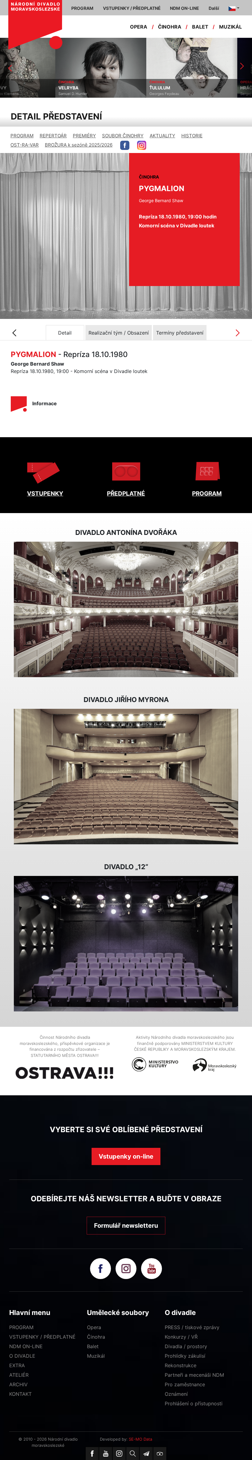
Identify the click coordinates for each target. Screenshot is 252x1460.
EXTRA (17, 1365)
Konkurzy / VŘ (181, 1337)
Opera (94, 1327)
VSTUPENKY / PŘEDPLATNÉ (42, 1337)
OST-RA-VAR (24, 145)
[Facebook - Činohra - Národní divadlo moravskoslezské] (124, 145)
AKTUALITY (162, 136)
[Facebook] (92, 1454)
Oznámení (176, 1394)
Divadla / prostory (186, 1346)
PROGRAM (21, 136)
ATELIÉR (19, 1375)
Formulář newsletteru (126, 1225)
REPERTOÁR (53, 136)
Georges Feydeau (109, 94)
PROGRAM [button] (82, 8)
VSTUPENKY (45, 493)
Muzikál (96, 1356)
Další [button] (214, 8)
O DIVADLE (22, 1356)
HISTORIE (192, 136)
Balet (93, 1346)
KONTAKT (20, 1394)
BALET (200, 27)
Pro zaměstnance (185, 1384)
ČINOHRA (169, 27)
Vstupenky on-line (126, 1156)
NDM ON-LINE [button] (184, 8)
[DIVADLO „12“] (126, 944)
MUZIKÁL (230, 27)
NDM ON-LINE (26, 1346)
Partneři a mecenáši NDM (194, 1375)
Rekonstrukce (180, 1365)
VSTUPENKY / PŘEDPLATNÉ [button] (132, 8)
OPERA (138, 27)
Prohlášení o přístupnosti (193, 1403)
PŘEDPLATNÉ (126, 493)
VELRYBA (13, 87)
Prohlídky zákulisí (185, 1356)
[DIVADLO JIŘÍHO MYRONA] (126, 777)
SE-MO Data (140, 1439)
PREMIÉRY (84, 136)
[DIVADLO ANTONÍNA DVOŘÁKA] (126, 609)
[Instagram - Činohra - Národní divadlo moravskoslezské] (141, 145)
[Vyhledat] (133, 1454)
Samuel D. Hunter (17, 94)
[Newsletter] (146, 1454)
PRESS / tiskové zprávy (192, 1327)
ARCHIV (18, 1384)
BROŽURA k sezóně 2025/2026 (78, 145)
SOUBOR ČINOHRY (123, 136)
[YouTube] (106, 1454)
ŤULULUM (104, 87)
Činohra (96, 1337)
